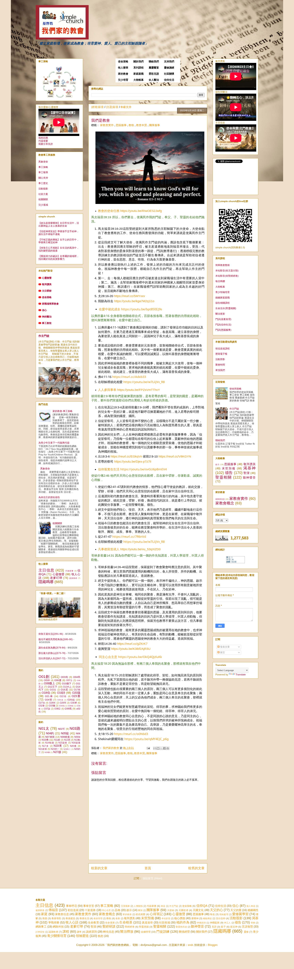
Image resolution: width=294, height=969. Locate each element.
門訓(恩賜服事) (223, 329)
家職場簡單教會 (50, 303)
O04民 (76, 677)
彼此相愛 (140, 914)
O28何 (52, 703)
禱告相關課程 (222, 302)
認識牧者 (73, 578)
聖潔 (246, 473)
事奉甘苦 (88, 905)
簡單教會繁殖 (222, 265)
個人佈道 (250, 906)
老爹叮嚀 (56, 577)
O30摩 (73, 703)
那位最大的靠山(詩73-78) (52, 653)
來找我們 (220, 370)
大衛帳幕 (138, 80)
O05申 (47, 680)
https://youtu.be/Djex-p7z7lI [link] (132, 461)
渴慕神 (249, 468)
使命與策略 (235, 388)
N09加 (77, 737)
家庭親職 (138, 73)
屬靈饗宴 (154, 67)
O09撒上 (49, 683)
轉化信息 (108, 931)
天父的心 (216, 910)
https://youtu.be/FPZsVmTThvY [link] (138, 390)
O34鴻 (61, 706)
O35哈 (70, 706)
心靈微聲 (47, 277)
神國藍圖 (215, 922)
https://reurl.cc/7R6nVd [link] (129, 536)
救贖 (44, 918)
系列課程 (138, 67)
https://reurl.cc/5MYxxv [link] (129, 296)
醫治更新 (220, 313)
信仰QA (202, 905)
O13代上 (67, 687)
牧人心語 (72, 922)
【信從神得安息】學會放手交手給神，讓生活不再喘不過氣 (58, 233)
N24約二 (67, 749)
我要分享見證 (45, 144)
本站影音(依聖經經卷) (227, 275)
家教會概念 (224, 503)
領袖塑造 (82, 936)
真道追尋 (147, 922)
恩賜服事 (121, 125)
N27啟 (57, 752)
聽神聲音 (249, 477)
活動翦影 (43, 188)
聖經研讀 (109, 926)
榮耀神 (195, 918)
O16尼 (64, 689)
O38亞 (57, 709)
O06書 (57, 680)
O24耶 (48, 699)
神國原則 (201, 922)
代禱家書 (69, 571)
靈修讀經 (169, 67)
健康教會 (40, 910)
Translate (241, 674)
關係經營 (184, 931)
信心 (44, 310)
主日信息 (46, 570)
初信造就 (73, 910)
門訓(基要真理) (223, 319)
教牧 (132, 125)
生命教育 (93, 922)
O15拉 (53, 690)
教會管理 (98, 918)
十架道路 (90, 910)
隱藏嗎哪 (45, 582)
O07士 (69, 680)
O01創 (44, 676)
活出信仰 (220, 918)
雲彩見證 (154, 73)
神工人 (227, 922)
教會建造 (70, 918)
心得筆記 (156, 914)
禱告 (229, 473)
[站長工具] (235, 562)
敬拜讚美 (47, 284)
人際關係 (138, 906)
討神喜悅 (40, 932)
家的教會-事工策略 (62, 411)
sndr (190, 945)
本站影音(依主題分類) (227, 270)
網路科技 (58, 926)
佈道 (163, 906)
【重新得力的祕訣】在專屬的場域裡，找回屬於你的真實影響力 (58, 257)
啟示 (217, 464)
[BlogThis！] (158, 748)
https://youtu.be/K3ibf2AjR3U (130, 649)
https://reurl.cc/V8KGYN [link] (175, 456)
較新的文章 (99, 868)
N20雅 (73, 746)
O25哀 (60, 700)
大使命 (170, 910)
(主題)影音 (112, 107)
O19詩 (61, 692)
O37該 (47, 709)
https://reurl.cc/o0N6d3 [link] (131, 734)
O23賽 (76, 696)
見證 (214, 926)
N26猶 (47, 752)
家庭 (44, 914)
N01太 (43, 728)
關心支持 (43, 177)
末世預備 (228, 468)
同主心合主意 (108, 657)
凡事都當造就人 (108, 549)
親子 (223, 926)
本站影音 (165, 918)
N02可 (61, 729)
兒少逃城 (43, 204)
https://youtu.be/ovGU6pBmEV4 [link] (143, 469)
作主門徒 (43, 335)
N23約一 (55, 749)
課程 (66, 931)
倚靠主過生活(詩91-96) (50, 634)
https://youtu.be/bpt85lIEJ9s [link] (141, 309)
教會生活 (84, 918)
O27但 (41, 703)
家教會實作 (107, 125)
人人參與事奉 (107, 390)
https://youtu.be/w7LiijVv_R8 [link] (144, 382)
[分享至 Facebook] (164, 748)
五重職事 (125, 906)
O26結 (71, 699)
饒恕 (100, 936)
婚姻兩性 (253, 910)
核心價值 (179, 918)
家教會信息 (220, 499)
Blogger (212, 945)
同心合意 (106, 910)
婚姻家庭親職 (222, 297)
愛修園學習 (240, 914)
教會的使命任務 (108, 211)
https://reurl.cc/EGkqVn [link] (126, 456)
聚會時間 (220, 364)
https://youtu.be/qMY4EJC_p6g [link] (146, 739)
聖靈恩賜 (144, 926)
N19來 (58, 745)
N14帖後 (49, 743)
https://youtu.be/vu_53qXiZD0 (140, 549)
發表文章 (224, 646)
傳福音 (53, 910)
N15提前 (62, 743)
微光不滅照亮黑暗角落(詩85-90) (55, 639)
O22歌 (63, 696)
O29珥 (63, 703)
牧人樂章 (123, 67)
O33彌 (52, 706)
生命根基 (125, 922)
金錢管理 (146, 931)
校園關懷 (43, 199)
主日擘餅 (47, 290)
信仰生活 (169, 80)
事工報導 (43, 172)
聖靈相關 (223, 477)
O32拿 (41, 706)
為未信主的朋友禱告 (49, 497)
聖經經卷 (130, 926)
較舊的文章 (196, 868)
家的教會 (123, 73)
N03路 (75, 728)
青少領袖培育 (222, 292)
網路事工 (41, 926)
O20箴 (76, 692)
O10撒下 (66, 683)
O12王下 (52, 686)
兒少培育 (123, 80)
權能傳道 (207, 918)
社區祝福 (164, 922)
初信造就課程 (222, 348)
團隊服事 (154, 125)
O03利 (64, 677)
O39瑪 (68, 708)
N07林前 (49, 737)
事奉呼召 (71, 905)
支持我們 (169, 61)
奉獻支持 (125, 107)
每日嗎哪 (220, 281)
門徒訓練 (162, 931)
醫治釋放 (126, 931)
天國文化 (198, 910)
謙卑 (79, 931)
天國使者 (183, 910)
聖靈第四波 (181, 926)
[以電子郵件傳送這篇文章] (155, 748)
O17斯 (77, 690)
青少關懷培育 (57, 936)
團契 (140, 910)
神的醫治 (47, 316)
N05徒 (65, 733)
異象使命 (43, 161)
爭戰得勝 (53, 922)
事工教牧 (47, 323)
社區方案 (43, 194)
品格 (117, 910)
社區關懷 (169, 73)
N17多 (45, 746)
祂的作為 (182, 922)
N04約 (50, 733)
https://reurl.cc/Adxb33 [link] (129, 377)
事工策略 (43, 167)
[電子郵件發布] (148, 748)
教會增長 (56, 918)
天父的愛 (235, 910)
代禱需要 (43, 141)
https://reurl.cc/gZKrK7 (132, 643)
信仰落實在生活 (108, 469)
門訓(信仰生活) (223, 324)
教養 (118, 918)
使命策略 (123, 61)
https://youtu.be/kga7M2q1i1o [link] (134, 301)
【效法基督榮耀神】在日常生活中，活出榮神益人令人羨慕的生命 (58, 224)
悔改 (212, 914)
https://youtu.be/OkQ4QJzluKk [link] (140, 657)
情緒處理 (223, 914)
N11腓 (57, 740)
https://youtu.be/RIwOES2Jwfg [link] (141, 211)
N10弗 (45, 739)
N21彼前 (42, 749)
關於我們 (138, 61)
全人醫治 (154, 80)
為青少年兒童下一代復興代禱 (53, 442)
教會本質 (142, 125)
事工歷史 (43, 183)
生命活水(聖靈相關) (225, 308)
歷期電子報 (221, 353)
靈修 (246, 931)
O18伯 (46, 692)
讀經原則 (91, 931)
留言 (222, 652)
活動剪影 (220, 359)
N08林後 (65, 737)
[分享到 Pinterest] (167, 748)
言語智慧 (247, 926)
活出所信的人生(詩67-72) (52, 658)
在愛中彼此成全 (109, 309)
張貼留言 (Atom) (152, 878)
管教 (253, 922)
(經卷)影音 (97, 107)
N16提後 (76, 743)
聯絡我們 (154, 61)
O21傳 (49, 696)
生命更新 (110, 922)
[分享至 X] (161, 748)
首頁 (148, 868)
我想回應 (43, 137)
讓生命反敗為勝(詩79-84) (52, 647)
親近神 (234, 926)
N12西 (67, 740)
